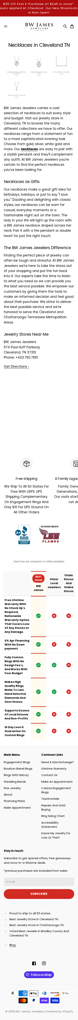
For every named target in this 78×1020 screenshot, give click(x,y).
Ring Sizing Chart (53, 816)
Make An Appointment (57, 782)
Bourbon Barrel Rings (18, 769)
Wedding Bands (15, 782)
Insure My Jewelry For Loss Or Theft (55, 835)
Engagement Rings (17, 762)
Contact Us (49, 775)
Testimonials (50, 799)
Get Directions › (16, 366)
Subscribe (39, 894)
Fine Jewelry (12, 788)
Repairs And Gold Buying (53, 807)
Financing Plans (14, 801)
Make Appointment (17, 808)
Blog (12, 945)
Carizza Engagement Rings (56, 790)
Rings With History (16, 775)
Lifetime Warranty (53, 769)
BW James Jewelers (30, 1011)
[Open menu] (6, 26)
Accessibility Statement (49, 825)
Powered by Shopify (59, 1011)
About (8, 794)
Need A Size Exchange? (57, 762)
